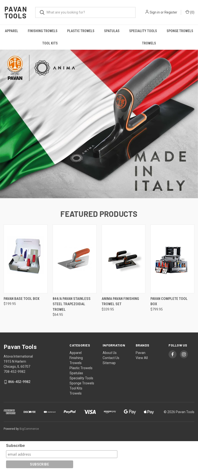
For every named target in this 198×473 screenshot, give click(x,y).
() (191, 12)
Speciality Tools (143, 31)
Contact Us (111, 358)
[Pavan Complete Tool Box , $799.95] (172, 259)
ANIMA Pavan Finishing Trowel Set (120, 301)
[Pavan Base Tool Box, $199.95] (26, 259)
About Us (110, 353)
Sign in (155, 12)
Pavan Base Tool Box (21, 299)
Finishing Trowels (42, 31)
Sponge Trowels (180, 31)
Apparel (11, 31)
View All (142, 358)
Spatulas (112, 31)
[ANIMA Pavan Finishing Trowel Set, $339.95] (124, 259)
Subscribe (15, 446)
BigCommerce (29, 429)
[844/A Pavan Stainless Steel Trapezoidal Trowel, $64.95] (75, 259)
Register (170, 12)
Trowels (149, 43)
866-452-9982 (19, 382)
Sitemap (109, 363)
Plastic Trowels (80, 31)
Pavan (140, 353)
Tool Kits (50, 43)
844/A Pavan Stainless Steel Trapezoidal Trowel (72, 304)
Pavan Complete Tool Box (169, 301)
